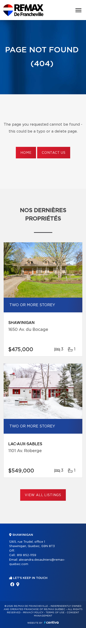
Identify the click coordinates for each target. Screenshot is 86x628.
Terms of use (55, 612)
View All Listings (43, 495)
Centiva (51, 622)
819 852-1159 (26, 555)
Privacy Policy (33, 612)
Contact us (53, 152)
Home (25, 152)
